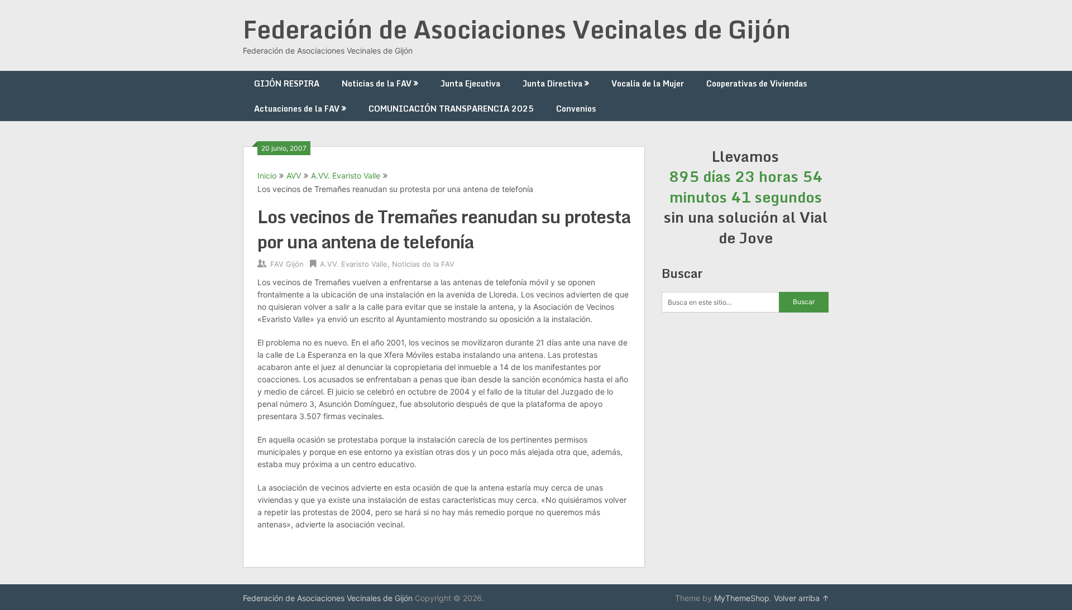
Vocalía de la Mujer (647, 83)
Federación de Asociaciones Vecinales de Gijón (517, 29)
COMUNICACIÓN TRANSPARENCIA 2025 (451, 108)
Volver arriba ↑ (801, 598)
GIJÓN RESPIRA (286, 83)
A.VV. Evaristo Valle (345, 175)
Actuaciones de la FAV (296, 108)
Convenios (576, 108)
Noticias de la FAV (376, 83)
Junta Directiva (552, 83)
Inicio (266, 175)
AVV (293, 175)
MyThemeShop (741, 598)
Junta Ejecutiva (470, 83)
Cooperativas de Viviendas (756, 83)
